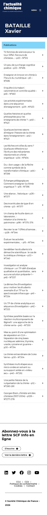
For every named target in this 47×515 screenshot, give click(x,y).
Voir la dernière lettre (16, 455)
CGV (27, 482)
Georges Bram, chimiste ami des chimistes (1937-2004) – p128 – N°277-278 (19, 396)
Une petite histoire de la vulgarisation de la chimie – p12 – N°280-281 (20, 383)
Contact (30, 486)
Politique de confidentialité (23, 484)
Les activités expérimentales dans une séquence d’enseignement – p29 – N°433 (19, 104)
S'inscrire (9, 448)
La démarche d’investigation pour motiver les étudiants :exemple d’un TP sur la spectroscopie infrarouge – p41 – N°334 (20, 290)
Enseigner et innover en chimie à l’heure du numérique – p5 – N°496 (20, 78)
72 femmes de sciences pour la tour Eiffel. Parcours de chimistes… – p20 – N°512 (19, 55)
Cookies (18, 486)
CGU (18, 482)
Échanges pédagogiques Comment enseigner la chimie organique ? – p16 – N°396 (19, 184)
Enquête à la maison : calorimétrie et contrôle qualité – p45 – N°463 (20, 91)
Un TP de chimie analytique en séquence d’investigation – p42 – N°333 (20, 306)
